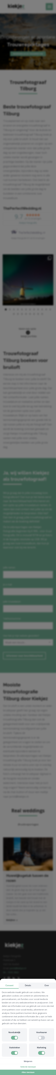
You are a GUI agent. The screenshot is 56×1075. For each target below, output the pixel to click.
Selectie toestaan (28, 1067)
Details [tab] (28, 985)
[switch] (14, 1038)
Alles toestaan (28, 1072)
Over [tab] (46, 985)
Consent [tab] (9, 985)
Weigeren (28, 1061)
